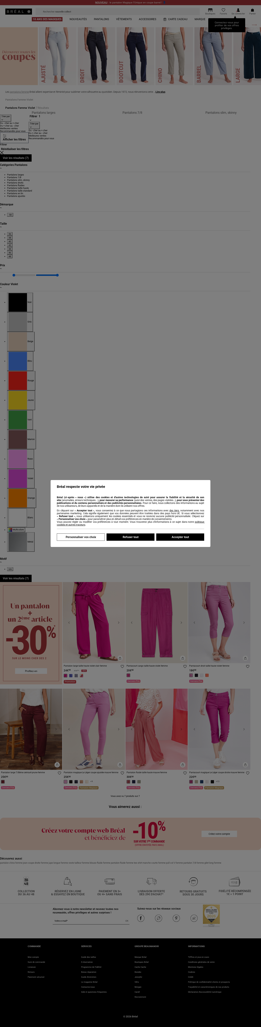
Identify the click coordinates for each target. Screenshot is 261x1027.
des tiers (174, 510)
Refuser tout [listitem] (130, 537)
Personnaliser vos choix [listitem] (81, 537)
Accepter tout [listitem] (180, 537)
